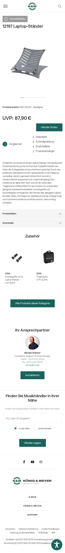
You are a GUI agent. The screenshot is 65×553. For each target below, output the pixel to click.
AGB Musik (43, 532)
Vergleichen (15, 144)
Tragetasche (41, 276)
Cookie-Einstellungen (50, 528)
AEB (53, 532)
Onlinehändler (44, 428)
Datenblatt (41, 137)
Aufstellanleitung (44, 141)
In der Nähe (24, 428)
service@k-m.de (32, 365)
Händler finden (49, 127)
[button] (56, 544)
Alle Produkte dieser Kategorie (32, 303)
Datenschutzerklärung (28, 528)
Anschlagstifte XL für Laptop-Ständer (14, 278)
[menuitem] (32, 497)
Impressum (10, 528)
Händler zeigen (32, 443)
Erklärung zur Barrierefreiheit (22, 532)
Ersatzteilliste (42, 146)
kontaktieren (32, 375)
